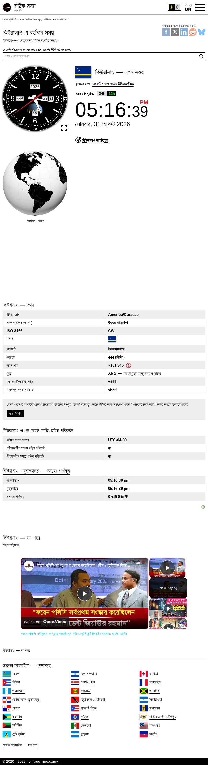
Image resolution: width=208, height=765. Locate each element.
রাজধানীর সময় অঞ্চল (113, 84)
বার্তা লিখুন (15, 413)
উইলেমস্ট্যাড (116, 349)
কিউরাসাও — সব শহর (16, 650)
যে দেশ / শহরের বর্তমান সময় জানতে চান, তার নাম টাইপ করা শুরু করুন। (37, 49)
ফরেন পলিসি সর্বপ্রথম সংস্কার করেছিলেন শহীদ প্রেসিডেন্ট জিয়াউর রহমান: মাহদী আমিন (84, 565)
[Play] (168, 608)
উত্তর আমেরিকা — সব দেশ (20, 745)
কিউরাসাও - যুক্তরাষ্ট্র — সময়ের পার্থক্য (36, 471)
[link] (29, 566)
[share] (138, 562)
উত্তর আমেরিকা (118, 322)
